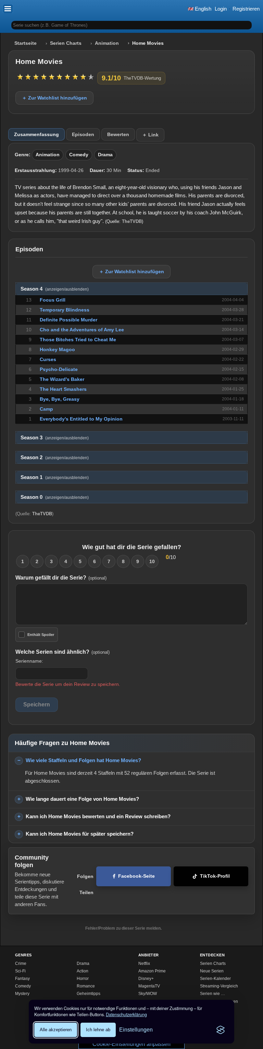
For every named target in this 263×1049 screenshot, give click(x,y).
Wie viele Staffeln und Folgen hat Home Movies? (83, 760)
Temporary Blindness (64, 310)
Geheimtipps (88, 993)
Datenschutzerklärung (126, 1014)
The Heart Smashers (63, 389)
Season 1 (55, 477)
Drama (105, 154)
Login (221, 9)
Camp (46, 409)
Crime (20, 963)
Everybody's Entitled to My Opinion (81, 419)
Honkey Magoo (57, 349)
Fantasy (22, 978)
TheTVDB (132, 221)
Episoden (83, 134)
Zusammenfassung (36, 134)
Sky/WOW (147, 993)
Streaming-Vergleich (219, 986)
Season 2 (55, 457)
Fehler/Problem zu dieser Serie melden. (123, 928)
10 (152, 561)
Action (82, 971)
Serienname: (29, 661)
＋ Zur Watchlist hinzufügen (54, 98)
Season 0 (55, 497)
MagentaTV (149, 986)
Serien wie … (212, 993)
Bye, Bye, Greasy (59, 399)
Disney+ (146, 978)
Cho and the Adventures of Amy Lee (82, 329)
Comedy (78, 154)
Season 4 (55, 289)
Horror (83, 978)
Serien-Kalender (215, 978)
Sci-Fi (20, 971)
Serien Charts (66, 43)
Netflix (144, 963)
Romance (86, 986)
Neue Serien (212, 971)
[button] (8, 8)
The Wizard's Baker (62, 379)
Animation (107, 43)
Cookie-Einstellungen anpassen (131, 1044)
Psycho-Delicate (59, 369)
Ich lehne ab (98, 1029)
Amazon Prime (152, 971)
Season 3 (55, 437)
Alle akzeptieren (56, 1029)
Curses (48, 359)
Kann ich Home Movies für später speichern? (80, 834)
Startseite (25, 43)
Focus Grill (52, 300)
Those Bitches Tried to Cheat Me (78, 339)
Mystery (22, 993)
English (202, 9)
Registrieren (246, 9)
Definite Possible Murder (68, 319)
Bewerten (118, 134)
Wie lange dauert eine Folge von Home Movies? (82, 799)
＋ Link (150, 134)
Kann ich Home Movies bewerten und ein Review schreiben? (98, 816)
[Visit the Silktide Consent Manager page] (220, 1030)
